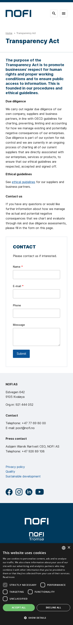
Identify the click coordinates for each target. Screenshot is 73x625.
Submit (21, 353)
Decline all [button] (53, 607)
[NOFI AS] (36, 521)
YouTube (39, 491)
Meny (63, 13)
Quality (10, 471)
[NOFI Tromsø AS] (36, 536)
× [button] (68, 547)
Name (16, 266)
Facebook (9, 491)
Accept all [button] (19, 607)
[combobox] (64, 548)
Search (54, 13)
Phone (17, 305)
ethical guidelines (23, 182)
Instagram (19, 491)
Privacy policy (15, 467)
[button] (36, 618)
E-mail (17, 286)
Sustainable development (23, 476)
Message (19, 324)
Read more (9, 577)
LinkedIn (28, 491)
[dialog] (36, 584)
